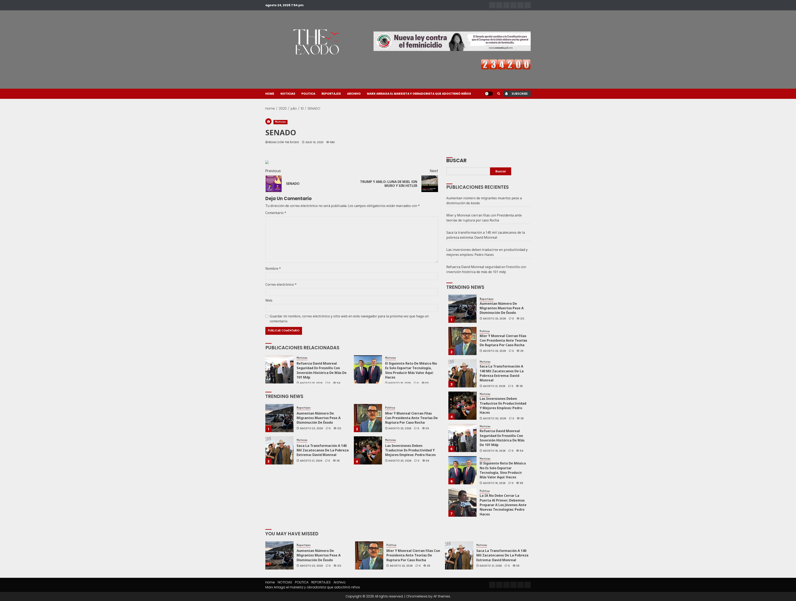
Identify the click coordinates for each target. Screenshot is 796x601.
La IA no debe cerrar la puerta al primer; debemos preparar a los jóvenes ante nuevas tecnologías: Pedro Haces (503, 504)
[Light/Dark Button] (489, 94)
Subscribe (520, 94)
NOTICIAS (287, 94)
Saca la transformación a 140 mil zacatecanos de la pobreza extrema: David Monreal (323, 450)
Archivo (354, 94)
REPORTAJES (331, 94)
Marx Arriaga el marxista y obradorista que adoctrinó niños (419, 94)
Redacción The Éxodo (283, 142)
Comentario (275, 212)
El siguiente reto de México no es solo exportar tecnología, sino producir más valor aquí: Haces (411, 370)
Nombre (273, 268)
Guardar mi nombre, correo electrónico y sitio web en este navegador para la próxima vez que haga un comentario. (349, 318)
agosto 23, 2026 (311, 428)
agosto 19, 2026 (311, 383)
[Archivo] (520, 5)
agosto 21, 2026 (311, 460)
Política (390, 408)
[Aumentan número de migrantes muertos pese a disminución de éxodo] (279, 418)
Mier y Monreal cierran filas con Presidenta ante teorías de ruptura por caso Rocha (411, 418)
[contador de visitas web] (506, 64)
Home (269, 94)
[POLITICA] (506, 5)
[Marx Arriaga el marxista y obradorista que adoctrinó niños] (527, 5)
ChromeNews (417, 596)
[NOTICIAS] (499, 5)
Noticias (280, 122)
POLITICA (308, 94)
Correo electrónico (281, 284)
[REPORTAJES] (513, 5)
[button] (498, 94)
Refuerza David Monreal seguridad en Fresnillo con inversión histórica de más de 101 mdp (322, 370)
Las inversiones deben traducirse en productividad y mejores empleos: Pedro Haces (410, 450)
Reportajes (304, 408)
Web (268, 300)
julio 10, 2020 (314, 142)
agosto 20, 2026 (399, 460)
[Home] (492, 5)
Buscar (456, 160)
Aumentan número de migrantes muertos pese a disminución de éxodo (319, 418)
